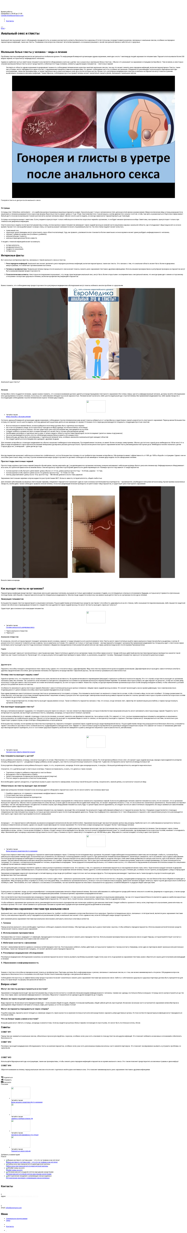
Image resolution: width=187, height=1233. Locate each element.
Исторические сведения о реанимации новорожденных (27, 1178)
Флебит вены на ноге (14, 1170)
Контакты (10, 21)
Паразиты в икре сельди (21, 1151)
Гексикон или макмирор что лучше (24, 1135)
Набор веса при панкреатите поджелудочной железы (27, 1166)
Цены (8, 1220)
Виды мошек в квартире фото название (21, 851)
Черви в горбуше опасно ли (22, 1118)
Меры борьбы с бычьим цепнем (18, 417)
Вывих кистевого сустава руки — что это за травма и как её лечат (32, 1162)
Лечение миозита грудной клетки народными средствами (28, 1174)
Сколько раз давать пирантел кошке (20, 752)
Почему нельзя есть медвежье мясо (20, 627)
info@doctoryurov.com (14, 1208)
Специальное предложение (16, 1219)
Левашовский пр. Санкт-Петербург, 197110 (22, 1196)
